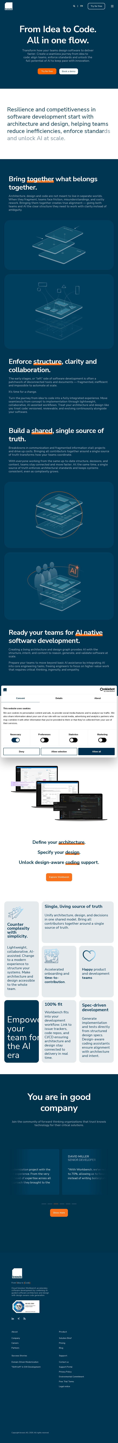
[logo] (17, 1273)
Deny (21, 751)
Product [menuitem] (63, 1332)
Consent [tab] (20, 698)
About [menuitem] (15, 1332)
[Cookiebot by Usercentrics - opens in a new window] (102, 690)
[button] (112, 1437)
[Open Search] (74, 6)
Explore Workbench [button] (59, 877)
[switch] (44, 740)
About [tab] (97, 698)
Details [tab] (59, 698)
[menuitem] (16, 1338)
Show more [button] (59, 1212)
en (81, 6)
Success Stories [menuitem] (19, 1356)
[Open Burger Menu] (112, 6)
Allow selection (59, 751)
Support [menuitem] (63, 1356)
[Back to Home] (8, 6)
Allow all (96, 751)
